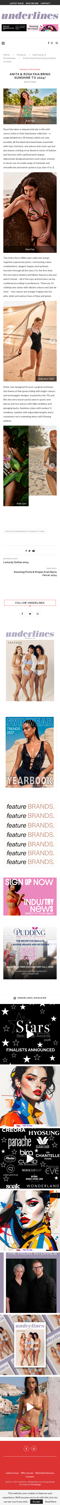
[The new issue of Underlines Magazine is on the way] (30, 1334)
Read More (50, 1501)
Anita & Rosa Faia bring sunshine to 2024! (25, 520)
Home (6, 55)
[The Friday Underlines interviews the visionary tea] (30, 1272)
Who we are (32, 3)
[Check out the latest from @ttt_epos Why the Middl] (30, 1085)
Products (21, 55)
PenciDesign (36, 1473)
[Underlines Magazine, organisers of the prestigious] (30, 1147)
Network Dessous (45, 1462)
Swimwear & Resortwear (30, 69)
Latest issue (17, 3)
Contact (45, 3)
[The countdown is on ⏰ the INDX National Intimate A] (30, 1396)
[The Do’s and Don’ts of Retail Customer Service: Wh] (30, 1209)
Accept (36, 1501)
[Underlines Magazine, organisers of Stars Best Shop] (30, 1023)
